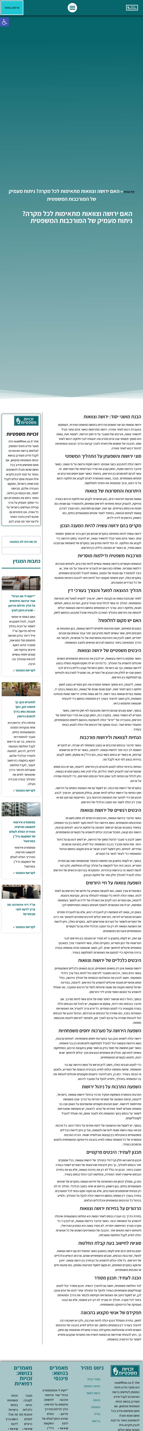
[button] (4, 22)
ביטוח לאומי (93, 1393)
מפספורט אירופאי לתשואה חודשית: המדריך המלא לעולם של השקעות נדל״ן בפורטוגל (22, 831)
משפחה (95, 1407)
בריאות (96, 1421)
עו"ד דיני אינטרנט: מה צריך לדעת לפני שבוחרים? (21, 909)
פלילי (97, 1414)
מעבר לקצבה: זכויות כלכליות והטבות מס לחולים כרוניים (25, 1409)
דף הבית (129, 192)
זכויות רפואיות (92, 1386)
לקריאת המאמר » (24, 670)
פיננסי (96, 1400)
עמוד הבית (93, 1379)
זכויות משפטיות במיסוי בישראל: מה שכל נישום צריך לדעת (11, 1409)
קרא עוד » (63, 1428)
